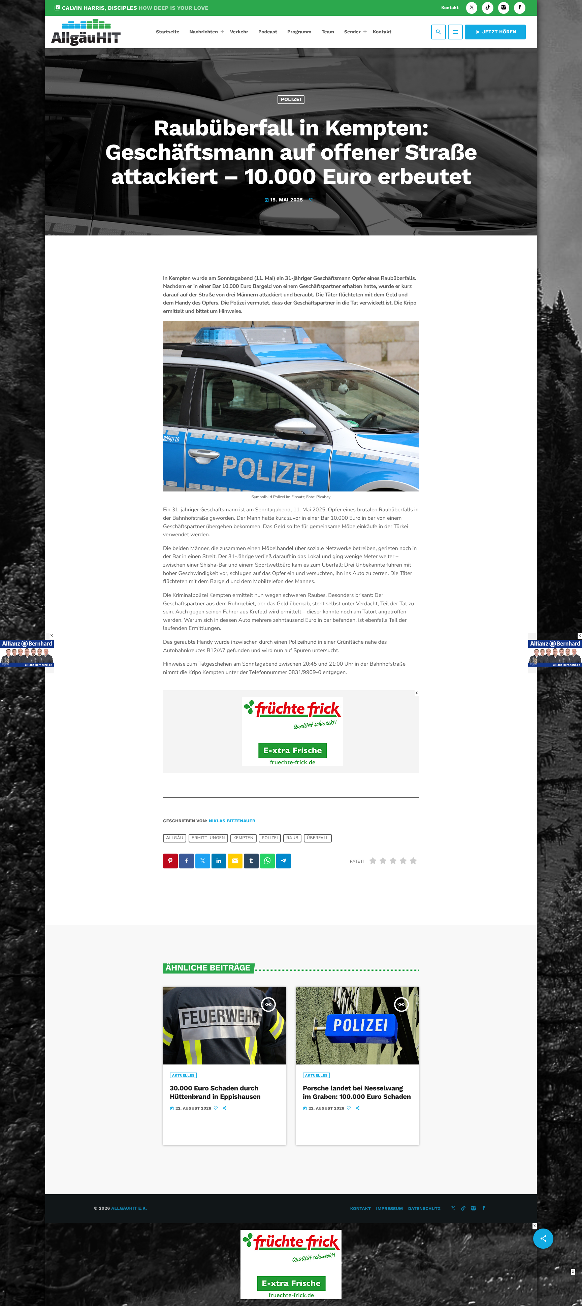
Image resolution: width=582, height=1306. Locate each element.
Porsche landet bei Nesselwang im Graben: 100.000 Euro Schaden (357, 1092)
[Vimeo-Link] (86, 32)
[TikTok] (487, 8)
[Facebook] (519, 8)
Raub (292, 838)
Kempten (243, 838)
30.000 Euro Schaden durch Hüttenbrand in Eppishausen (215, 1092)
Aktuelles (183, 1075)
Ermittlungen (208, 838)
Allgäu (174, 838)
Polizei (291, 99)
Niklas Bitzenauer (232, 821)
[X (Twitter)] (472, 8)
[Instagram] (504, 8)
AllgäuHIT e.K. (129, 1208)
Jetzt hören (495, 32)
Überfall (317, 838)
